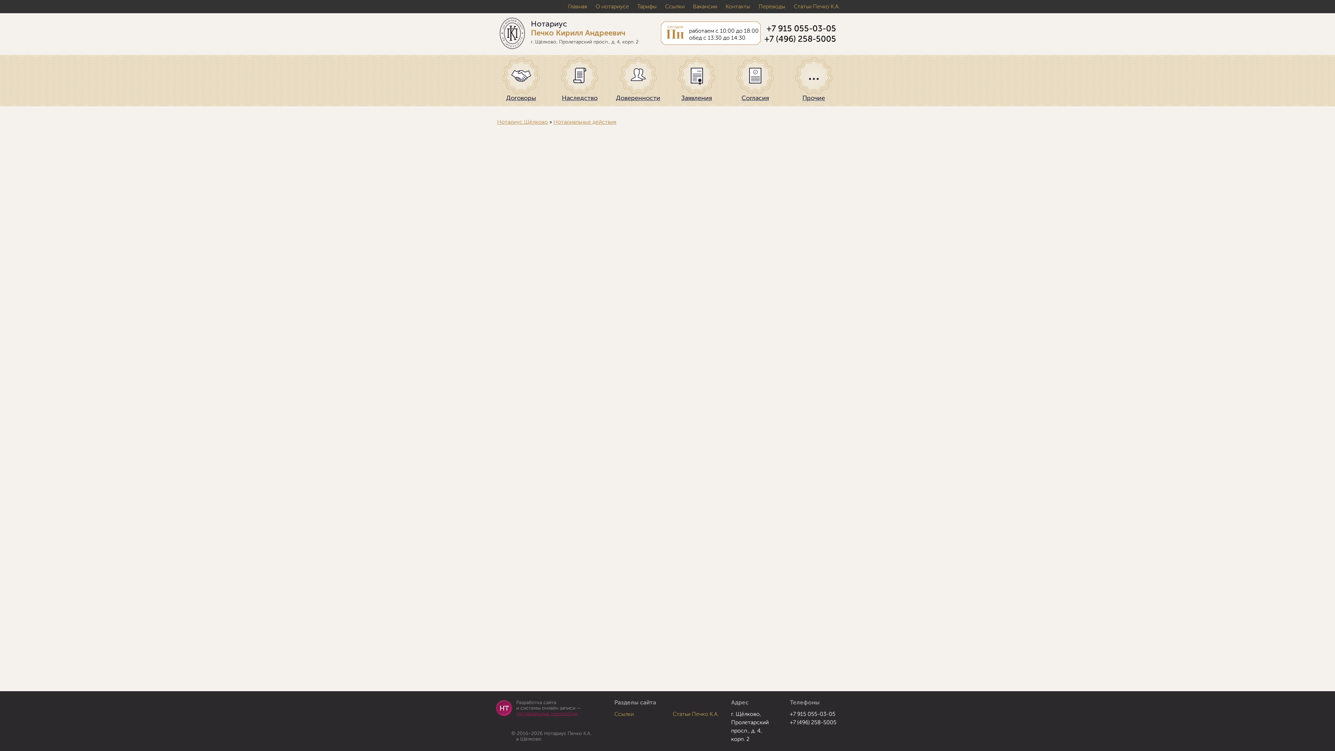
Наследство (580, 98)
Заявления (696, 98)
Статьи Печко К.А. (817, 6)
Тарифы (647, 6)
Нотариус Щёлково (522, 122)
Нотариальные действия (584, 122)
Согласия (755, 98)
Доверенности (638, 98)
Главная (577, 6)
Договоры (521, 98)
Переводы (772, 6)
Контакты (738, 6)
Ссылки (675, 6)
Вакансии (705, 6)
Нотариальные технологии (546, 713)
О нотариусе (612, 6)
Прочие (813, 98)
